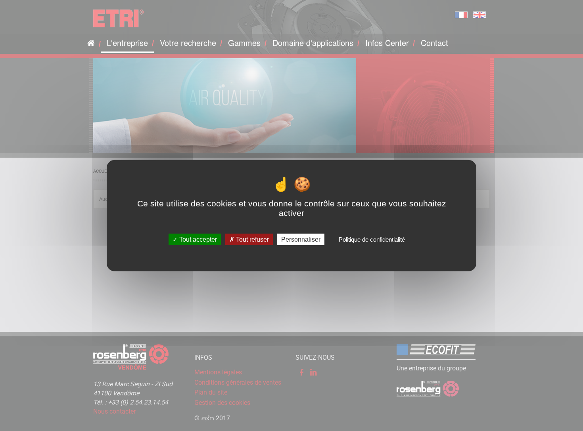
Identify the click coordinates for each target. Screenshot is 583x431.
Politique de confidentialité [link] (372, 239)
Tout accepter (197, 239)
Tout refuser (251, 239)
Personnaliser (300, 239)
